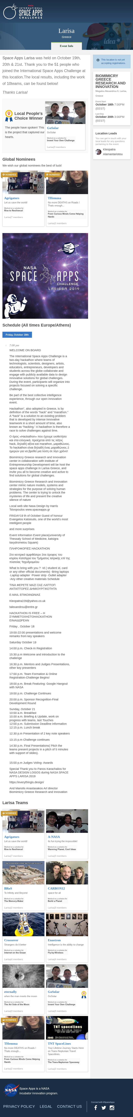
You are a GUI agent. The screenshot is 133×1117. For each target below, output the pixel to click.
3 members (60, 147)
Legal (46, 1107)
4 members (17, 959)
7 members (17, 217)
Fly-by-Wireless (55, 952)
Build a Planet (55, 901)
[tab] (66, 46)
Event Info (66, 46)
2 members (60, 223)
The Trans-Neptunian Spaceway (63, 1062)
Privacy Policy (19, 1107)
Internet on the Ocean (15, 952)
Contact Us (69, 1107)
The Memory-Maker (13, 901)
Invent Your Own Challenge (60, 140)
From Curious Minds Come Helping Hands (66, 215)
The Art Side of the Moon (16, 1004)
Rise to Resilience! (13, 210)
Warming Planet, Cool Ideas (62, 849)
